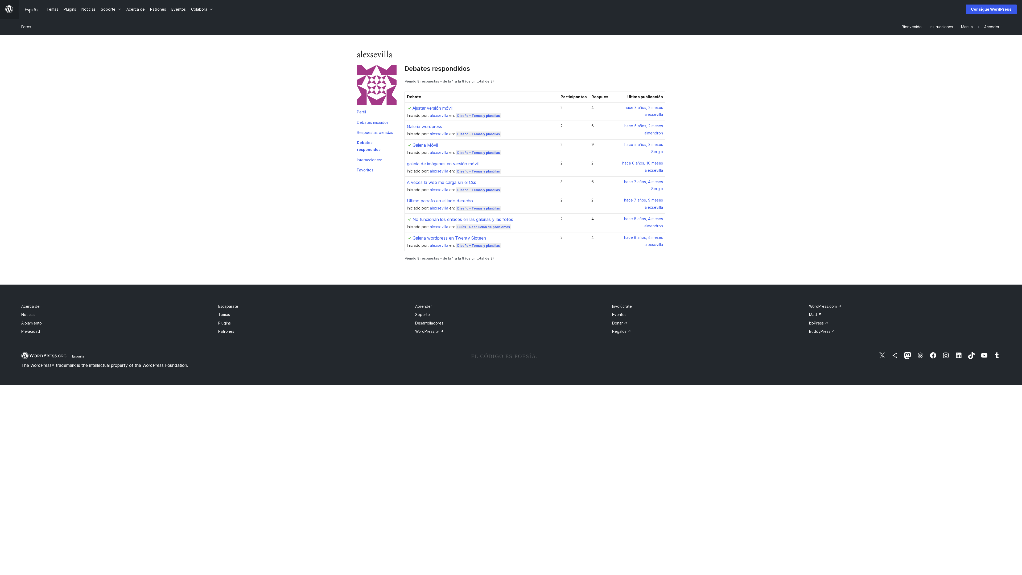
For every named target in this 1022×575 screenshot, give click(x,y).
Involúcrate (622, 306)
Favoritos (365, 170)
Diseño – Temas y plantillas (478, 116)
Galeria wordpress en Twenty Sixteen (449, 238)
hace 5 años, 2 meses (643, 126)
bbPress (818, 323)
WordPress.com (825, 306)
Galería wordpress (424, 126)
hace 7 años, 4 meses (643, 181)
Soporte (422, 314)
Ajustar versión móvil (432, 108)
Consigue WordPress (991, 9)
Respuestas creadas (375, 132)
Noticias (28, 314)
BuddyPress (822, 331)
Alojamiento (31, 323)
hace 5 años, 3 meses (643, 144)
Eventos (619, 314)
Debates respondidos (369, 146)
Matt (815, 314)
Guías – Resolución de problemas (483, 227)
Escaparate (228, 306)
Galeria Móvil (425, 145)
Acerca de (30, 306)
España (78, 356)
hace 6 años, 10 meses (642, 163)
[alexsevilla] (377, 86)
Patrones (226, 331)
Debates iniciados (373, 122)
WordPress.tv (429, 331)
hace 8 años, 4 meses (643, 218)
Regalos (621, 331)
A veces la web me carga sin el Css (441, 182)
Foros (26, 26)
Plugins (224, 323)
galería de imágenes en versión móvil (443, 163)
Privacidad (30, 331)
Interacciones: (369, 160)
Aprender (423, 306)
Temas (224, 314)
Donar (619, 323)
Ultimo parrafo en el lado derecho (440, 200)
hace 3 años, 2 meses (644, 107)
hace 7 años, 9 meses (643, 200)
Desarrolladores (429, 323)
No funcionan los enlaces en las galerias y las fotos (463, 219)
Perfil (361, 112)
